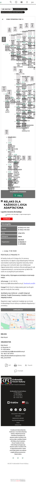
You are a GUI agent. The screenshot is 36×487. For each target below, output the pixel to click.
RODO (18, 422)
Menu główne (21, 2)
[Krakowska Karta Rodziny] (13, 457)
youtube (24, 409)
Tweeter (20, 409)
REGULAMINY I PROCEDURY (18, 413)
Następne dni (22, 19)
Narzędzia (16, 2)
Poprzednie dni (2, 19)
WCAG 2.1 (23, 474)
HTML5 (15, 474)
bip (25, 403)
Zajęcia (20, 236)
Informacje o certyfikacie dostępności (18, 468)
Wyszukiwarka (10, 2)
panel (32, 2)
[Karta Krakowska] (22, 457)
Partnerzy (18, 415)
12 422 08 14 (19, 395)
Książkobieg (10, 137)
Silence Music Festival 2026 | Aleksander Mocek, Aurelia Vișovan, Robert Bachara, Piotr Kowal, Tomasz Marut (10, 175)
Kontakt (18, 370)
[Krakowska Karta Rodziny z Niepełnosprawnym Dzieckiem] (18, 457)
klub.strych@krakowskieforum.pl (15, 351)
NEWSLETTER (18, 424)
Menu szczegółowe (27, 2)
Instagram (11, 409)
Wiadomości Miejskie (18, 418)
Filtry (19, 195)
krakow (12, 402)
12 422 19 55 (19, 397)
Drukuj (17, 364)
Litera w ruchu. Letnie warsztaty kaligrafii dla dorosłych (24, 122)
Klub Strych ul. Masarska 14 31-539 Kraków (22, 242)
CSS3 (18, 474)
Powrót (28, 364)
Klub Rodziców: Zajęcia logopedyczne (10, 146)
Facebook (15, 409)
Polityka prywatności (18, 420)
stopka (13, 381)
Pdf (7, 364)
